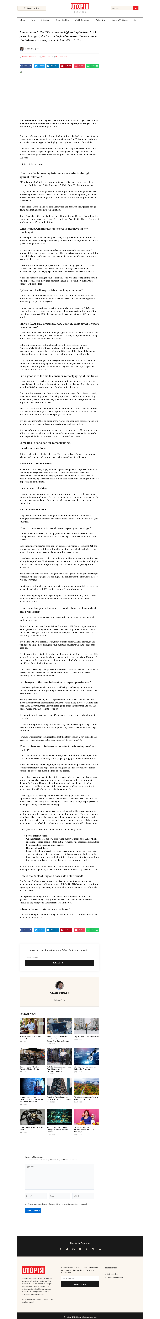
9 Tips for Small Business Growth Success (30, 1037)
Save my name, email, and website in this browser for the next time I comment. (57, 1204)
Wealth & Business (82, 20)
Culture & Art (101, 20)
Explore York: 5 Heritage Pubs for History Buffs (30, 1068)
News (33, 20)
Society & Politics (62, 20)
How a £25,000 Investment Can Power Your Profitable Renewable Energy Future (58, 1038)
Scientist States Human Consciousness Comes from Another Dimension (31, 1099)
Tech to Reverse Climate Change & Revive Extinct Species (57, 1129)
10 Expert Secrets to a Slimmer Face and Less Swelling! (84, 1129)
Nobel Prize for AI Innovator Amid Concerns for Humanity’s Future (59, 1069)
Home (22, 20)
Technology (45, 20)
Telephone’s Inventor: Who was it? (31, 1128)
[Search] (135, 8)
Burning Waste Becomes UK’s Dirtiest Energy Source (59, 1098)
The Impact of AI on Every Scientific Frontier (85, 1068)
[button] (26, 66)
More (135, 20)
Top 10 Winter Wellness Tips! (86, 1036)
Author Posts (59, 1000)
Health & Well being (120, 20)
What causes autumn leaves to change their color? (86, 1098)
